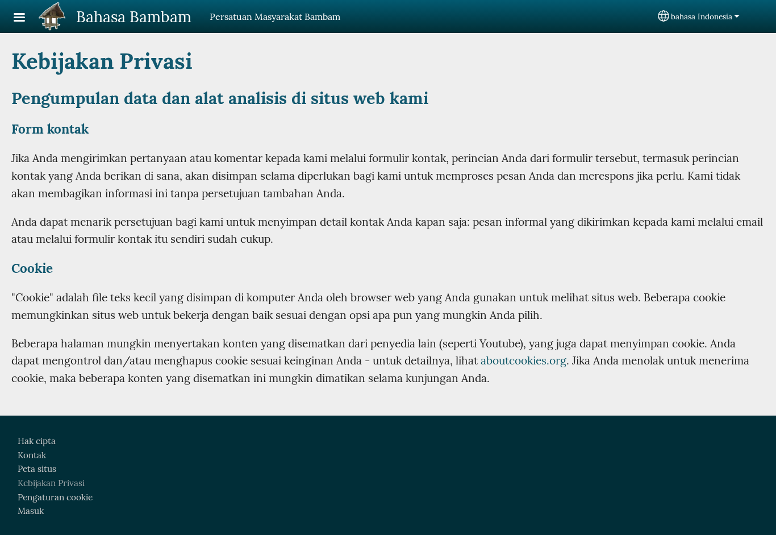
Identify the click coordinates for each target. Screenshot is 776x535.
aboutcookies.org (523, 360)
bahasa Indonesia (701, 16)
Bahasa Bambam (133, 16)
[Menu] (26, 18)
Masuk (31, 510)
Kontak (32, 455)
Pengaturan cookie (55, 497)
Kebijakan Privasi (51, 483)
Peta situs (37, 468)
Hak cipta (37, 441)
